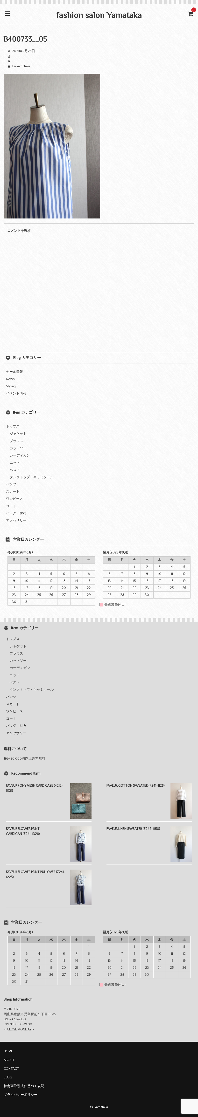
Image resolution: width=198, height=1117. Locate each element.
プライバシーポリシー (20, 1095)
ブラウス (16, 441)
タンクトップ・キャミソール (32, 477)
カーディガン (20, 455)
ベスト (15, 470)
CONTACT (11, 1069)
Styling (10, 386)
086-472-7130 (15, 1019)
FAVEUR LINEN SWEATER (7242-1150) (133, 829)
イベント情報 (16, 393)
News (10, 379)
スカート (13, 492)
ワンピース (14, 499)
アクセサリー (16, 521)
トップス (13, 427)
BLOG (8, 1077)
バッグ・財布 (16, 513)
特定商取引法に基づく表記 (24, 1086)
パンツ (11, 484)
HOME (8, 1051)
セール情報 (14, 372)
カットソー (18, 448)
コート (11, 506)
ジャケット (18, 434)
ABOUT (9, 1060)
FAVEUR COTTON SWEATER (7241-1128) (135, 786)
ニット (15, 463)
